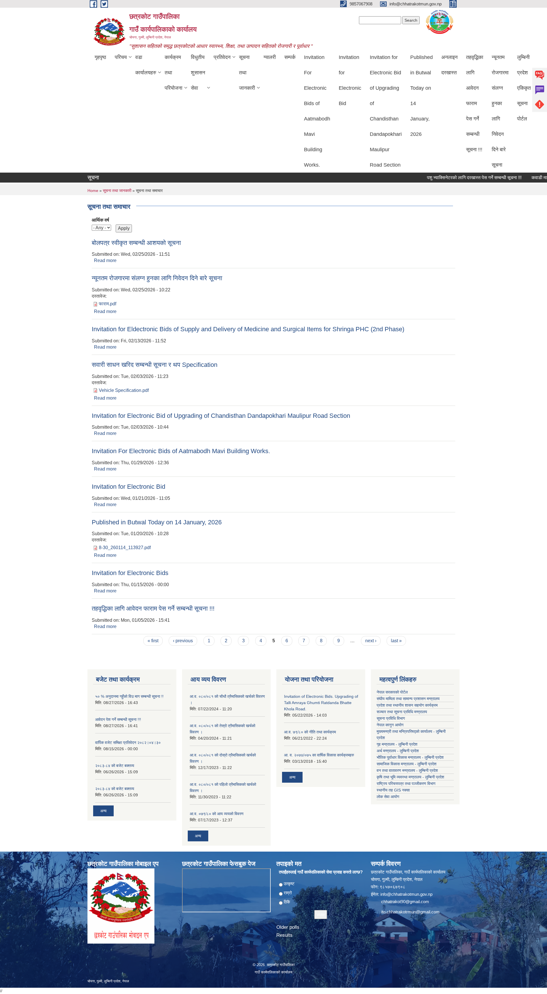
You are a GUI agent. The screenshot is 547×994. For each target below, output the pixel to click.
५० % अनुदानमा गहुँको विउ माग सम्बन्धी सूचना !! (129, 696)
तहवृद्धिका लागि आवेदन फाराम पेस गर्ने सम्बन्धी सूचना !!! (474, 103)
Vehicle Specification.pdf (124, 390)
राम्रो (288, 892)
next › (370, 640)
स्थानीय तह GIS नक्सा (393, 790)
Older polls (287, 927)
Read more (105, 260)
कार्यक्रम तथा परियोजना (173, 72)
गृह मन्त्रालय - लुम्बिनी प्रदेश (397, 744)
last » (396, 640)
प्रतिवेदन (222, 57)
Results (284, 935)
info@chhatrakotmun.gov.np (406, 894)
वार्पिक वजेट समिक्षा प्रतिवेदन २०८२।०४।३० (128, 742)
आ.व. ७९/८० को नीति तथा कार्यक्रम (310, 732)
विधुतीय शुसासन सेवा (198, 72)
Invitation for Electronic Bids (130, 572)
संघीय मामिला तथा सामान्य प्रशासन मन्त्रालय (408, 698)
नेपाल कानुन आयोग (390, 725)
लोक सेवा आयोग (388, 796)
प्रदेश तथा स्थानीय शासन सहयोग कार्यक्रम (407, 705)
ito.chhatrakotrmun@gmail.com (410, 911)
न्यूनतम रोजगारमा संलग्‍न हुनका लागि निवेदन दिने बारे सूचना (500, 111)
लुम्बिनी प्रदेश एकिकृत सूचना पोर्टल (524, 88)
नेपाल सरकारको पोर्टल (392, 692)
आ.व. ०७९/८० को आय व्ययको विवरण (217, 813)
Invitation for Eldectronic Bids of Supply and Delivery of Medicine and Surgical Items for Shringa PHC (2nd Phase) (248, 329)
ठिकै (287, 901)
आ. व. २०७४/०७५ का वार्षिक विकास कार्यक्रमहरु (319, 755)
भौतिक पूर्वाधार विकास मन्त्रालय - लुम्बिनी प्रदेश (410, 757)
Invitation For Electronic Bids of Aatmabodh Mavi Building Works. (317, 111)
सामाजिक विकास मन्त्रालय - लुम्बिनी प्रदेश (406, 764)
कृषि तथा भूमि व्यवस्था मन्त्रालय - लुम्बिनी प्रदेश (410, 777)
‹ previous (183, 640)
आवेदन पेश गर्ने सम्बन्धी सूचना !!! (118, 719)
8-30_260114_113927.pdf (125, 547)
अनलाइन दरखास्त (449, 64)
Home (92, 190)
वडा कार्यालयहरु (145, 64)
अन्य (103, 811)
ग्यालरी (270, 57)
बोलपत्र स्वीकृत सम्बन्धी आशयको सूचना (136, 242)
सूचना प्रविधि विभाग (391, 718)
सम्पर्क (289, 57)
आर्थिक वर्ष (100, 220)
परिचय (121, 57)
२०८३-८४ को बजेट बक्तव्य (114, 765)
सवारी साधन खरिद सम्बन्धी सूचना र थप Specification (154, 364)
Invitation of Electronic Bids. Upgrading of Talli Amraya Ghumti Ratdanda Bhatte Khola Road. (321, 702)
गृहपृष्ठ (100, 57)
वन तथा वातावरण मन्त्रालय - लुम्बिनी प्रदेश (407, 770)
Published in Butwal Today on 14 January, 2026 (421, 95)
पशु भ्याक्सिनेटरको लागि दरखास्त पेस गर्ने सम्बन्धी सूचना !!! (458, 177)
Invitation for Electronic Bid (350, 80)
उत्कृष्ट (289, 883)
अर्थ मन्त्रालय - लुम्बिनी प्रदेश (398, 750)
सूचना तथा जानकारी (247, 72)
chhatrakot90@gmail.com (405, 901)
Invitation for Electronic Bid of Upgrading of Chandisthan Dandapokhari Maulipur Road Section (386, 111)
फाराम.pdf (107, 303)
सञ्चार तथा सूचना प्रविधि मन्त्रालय (402, 711)
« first (153, 640)
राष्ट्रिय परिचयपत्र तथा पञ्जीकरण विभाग (406, 783)
